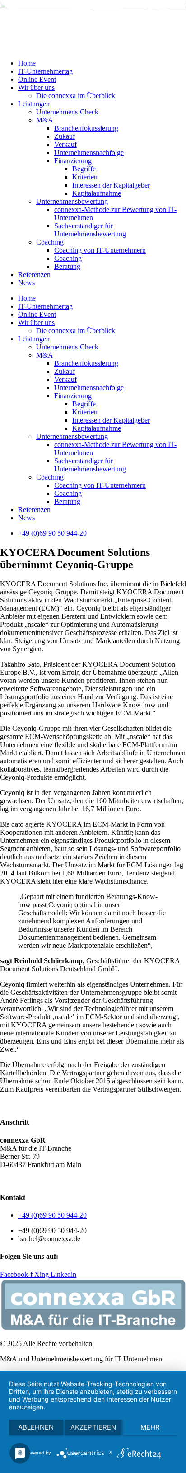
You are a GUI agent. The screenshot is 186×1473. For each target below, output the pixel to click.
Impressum (103, 1180)
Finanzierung (73, 161)
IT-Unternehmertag (45, 71)
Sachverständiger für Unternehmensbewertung (90, 230)
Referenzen (34, 274)
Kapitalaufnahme (96, 193)
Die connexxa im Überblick (75, 95)
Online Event (37, 79)
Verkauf (65, 144)
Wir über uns (36, 87)
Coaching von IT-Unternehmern (100, 250)
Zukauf (64, 136)
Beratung (67, 266)
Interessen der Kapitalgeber (111, 185)
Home (27, 63)
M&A (44, 120)
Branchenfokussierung (86, 128)
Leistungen (34, 104)
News (26, 283)
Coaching (50, 242)
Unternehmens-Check (67, 112)
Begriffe (84, 169)
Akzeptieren (93, 1427)
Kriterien (85, 177)
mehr (150, 1427)
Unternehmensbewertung (72, 201)
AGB (8, 1180)
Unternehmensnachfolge (89, 152)
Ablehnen (36, 1427)
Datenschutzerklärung (52, 1180)
